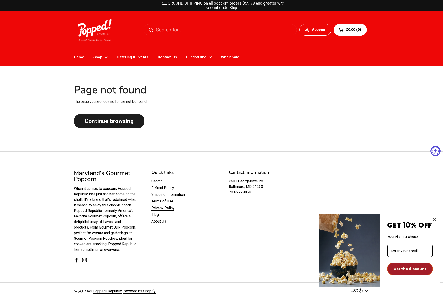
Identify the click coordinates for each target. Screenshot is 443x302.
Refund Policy (162, 188)
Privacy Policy (162, 208)
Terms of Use (162, 201)
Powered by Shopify (139, 291)
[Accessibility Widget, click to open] (435, 151)
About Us (158, 221)
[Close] (434, 219)
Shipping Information (168, 194)
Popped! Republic (107, 291)
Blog (155, 214)
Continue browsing (109, 121)
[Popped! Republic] (95, 29)
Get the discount (409, 269)
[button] (350, 30)
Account (319, 29)
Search (156, 181)
